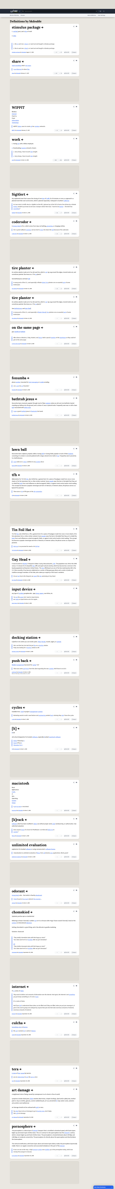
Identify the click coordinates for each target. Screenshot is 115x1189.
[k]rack (13, 836)
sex (18, 144)
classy (25, 462)
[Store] (100, 11)
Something (15, 1027)
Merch (74, 52)
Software (14, 824)
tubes (22, 991)
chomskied (14, 952)
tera (13, 1081)
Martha (25, 564)
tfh (12, 495)
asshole (59, 642)
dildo (14, 36)
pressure (35, 1150)
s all (17, 1113)
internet (14, 1014)
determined (21, 1077)
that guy (15, 546)
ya (36, 274)
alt (44, 853)
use (15, 69)
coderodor (14, 234)
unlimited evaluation (16, 857)
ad (31, 126)
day (40, 576)
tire (47, 282)
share (13, 73)
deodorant (39, 895)
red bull (15, 31)
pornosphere (15, 1156)
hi (56, 1101)
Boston (25, 1027)
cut (46, 272)
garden (38, 462)
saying (34, 665)
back (27, 669)
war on (33, 1077)
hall (53, 230)
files (28, 69)
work (13, 160)
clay (33, 566)
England (70, 454)
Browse (23, 15)
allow (35, 824)
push (24, 669)
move (41, 230)
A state (14, 1073)
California (66, 201)
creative (51, 669)
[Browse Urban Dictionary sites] (15, 11)
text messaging (33, 382)
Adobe (15, 741)
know (22, 830)
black (31, 1099)
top (58, 456)
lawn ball (14, 466)
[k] (12, 749)
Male (39, 642)
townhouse (63, 338)
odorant (14, 903)
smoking (21, 593)
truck (36, 997)
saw (15, 411)
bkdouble (24, 52)
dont (17, 1111)
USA (54, 564)
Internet (14, 114)
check (26, 44)
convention (39, 492)
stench (19, 226)
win (27, 1077)
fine (35, 645)
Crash (13, 792)
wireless (37, 126)
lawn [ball (28, 308)
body (17, 895)
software (34, 737)
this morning (37, 899)
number (18, 382)
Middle (14, 665)
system (40, 1150)
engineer (28, 230)
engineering (42, 715)
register (15, 832)
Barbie (61, 207)
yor (22, 386)
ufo (34, 492)
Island (43, 282)
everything (16, 209)
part (64, 282)
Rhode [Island (42, 312)
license (53, 849)
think (15, 899)
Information (15, 120)
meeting (53, 338)
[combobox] (59, 11)
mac (51, 853)
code (53, 824)
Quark (15, 743)
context (40, 712)
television (29, 923)
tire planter (14, 288)
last (18, 576)
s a (14, 991)
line (26, 31)
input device (15, 603)
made (17, 599)
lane (43, 199)
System (14, 801)
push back (14, 672)
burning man (40, 1111)
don (63, 715)
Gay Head (14, 580)
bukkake (22, 332)
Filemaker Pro (17, 745)
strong (15, 226)
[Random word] (96, 11)
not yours (28, 66)
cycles (13, 719)
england (48, 403)
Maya (38, 853)
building (47, 1150)
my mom (18, 807)
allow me (50, 830)
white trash (27, 408)
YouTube (30, 940)
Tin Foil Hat (14, 550)
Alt (14, 944)
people (51, 481)
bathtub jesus (18, 308)
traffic (48, 199)
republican (17, 332)
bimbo (15, 207)
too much (25, 899)
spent (35, 576)
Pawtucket (34, 411)
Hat (27, 479)
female (43, 642)
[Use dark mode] (103, 11)
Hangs (14, 803)
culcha (13, 1035)
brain (20, 483)
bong (37, 593)
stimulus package (16, 52)
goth (37, 1107)
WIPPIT (13, 130)
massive (23, 148)
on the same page (16, 344)
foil (36, 546)
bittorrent (19, 69)
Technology (15, 123)
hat (38, 546)
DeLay (40, 338)
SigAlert (14, 213)
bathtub (23, 411)
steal (13, 66)
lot (22, 492)
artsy (20, 1027)
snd (18, 386)
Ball (43, 454)
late (31, 152)
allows (19, 126)
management (20, 665)
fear (19, 1073)
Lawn (15, 462)
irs (17, 44)
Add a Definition (92, 15)
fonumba (14, 390)
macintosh (52, 737)
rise (35, 921)
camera (14, 923)
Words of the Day (14, 15)
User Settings (101, 15)
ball (29, 279)
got (17, 597)
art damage (14, 1117)
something (18, 66)
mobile (42, 382)
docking (41, 645)
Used (22, 712)
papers (41, 593)
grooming (50, 226)
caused (22, 1073)
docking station (15, 651)
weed (21, 597)
